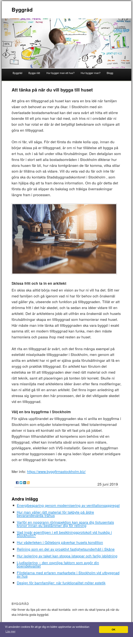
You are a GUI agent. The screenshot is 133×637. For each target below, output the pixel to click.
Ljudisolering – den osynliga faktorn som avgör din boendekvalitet (58, 564)
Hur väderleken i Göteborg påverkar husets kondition (60, 542)
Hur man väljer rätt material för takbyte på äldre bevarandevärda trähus (55, 513)
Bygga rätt (34, 73)
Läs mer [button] (10, 631)
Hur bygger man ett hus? (60, 73)
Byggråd (22, 9)
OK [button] (113, 629)
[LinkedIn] (24, 482)
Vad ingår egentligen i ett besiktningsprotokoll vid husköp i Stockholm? (64, 534)
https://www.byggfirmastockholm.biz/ (56, 471)
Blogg (110, 73)
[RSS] (28, 482)
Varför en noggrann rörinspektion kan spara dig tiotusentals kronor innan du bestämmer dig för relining (65, 523)
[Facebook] (17, 482)
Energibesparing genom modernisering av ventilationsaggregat (68, 505)
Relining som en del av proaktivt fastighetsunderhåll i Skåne (66, 549)
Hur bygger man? (90, 73)
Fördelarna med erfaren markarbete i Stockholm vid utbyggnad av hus (68, 574)
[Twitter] (21, 482)
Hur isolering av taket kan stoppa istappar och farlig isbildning (67, 555)
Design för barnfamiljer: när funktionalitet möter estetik (61, 582)
